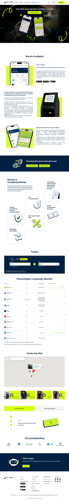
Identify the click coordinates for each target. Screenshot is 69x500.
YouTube (55, 481)
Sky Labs (8, 478)
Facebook (57, 481)
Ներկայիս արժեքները (35, 483)
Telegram (57, 479)
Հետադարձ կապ (34, 2)
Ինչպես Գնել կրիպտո (19, 408)
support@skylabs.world (47, 479)
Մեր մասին (16, 2)
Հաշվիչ (33, 485)
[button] (13, 264)
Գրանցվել (61, 2)
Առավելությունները (35, 476)
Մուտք (53, 2)
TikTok (60, 479)
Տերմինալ (12, 259)
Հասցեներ (21, 2)
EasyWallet (17, 259)
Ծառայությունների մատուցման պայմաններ (36, 490)
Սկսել (26, 466)
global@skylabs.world (46, 483)
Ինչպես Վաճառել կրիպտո (49, 408)
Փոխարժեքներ (27, 2)
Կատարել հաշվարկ (32, 165)
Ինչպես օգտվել (34, 481)
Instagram (55, 479)
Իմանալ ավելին (34, 12)
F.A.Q (39, 2)
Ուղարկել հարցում (44, 165)
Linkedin (60, 481)
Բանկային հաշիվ (24, 259)
